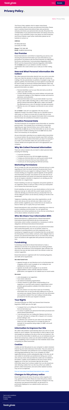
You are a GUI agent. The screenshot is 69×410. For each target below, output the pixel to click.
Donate (59, 3)
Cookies (5, 399)
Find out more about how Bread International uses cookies (32, 371)
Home (54, 19)
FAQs (53, 3)
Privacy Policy (7, 397)
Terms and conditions (9, 395)
